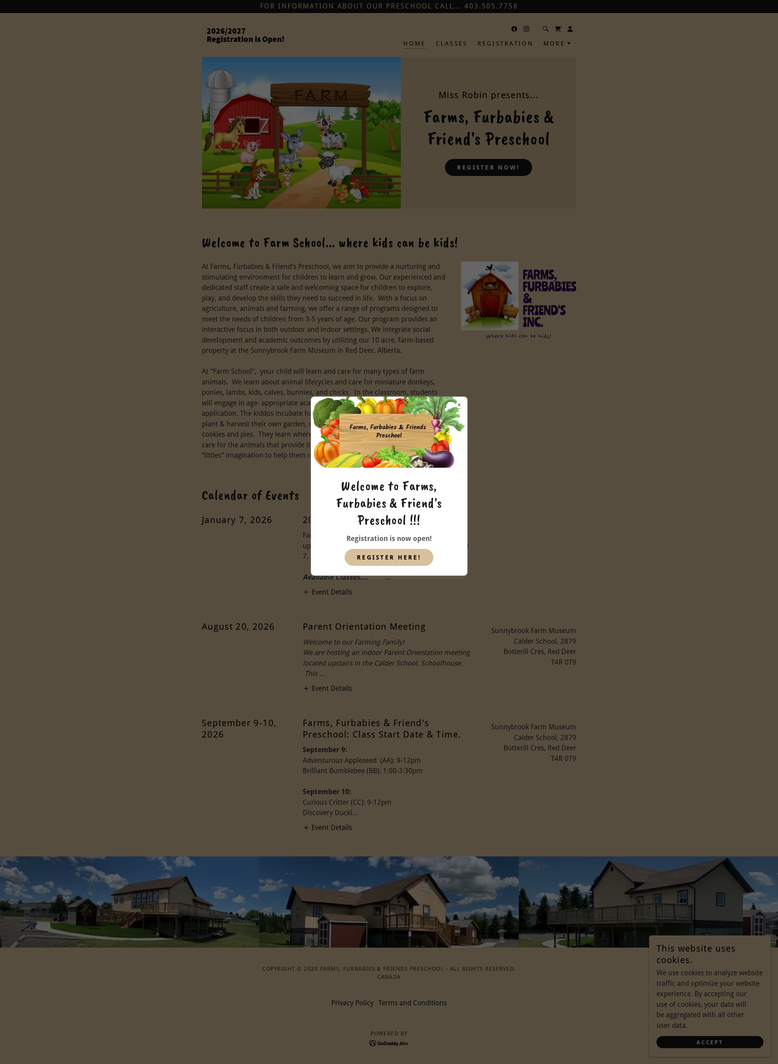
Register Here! (389, 557)
